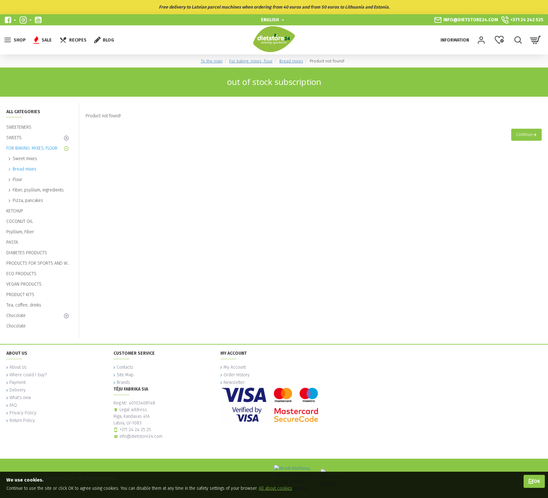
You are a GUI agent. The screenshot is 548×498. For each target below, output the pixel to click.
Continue (524, 134)
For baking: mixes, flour (251, 61)
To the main (212, 61)
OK (537, 481)
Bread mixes (291, 61)
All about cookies (275, 488)
